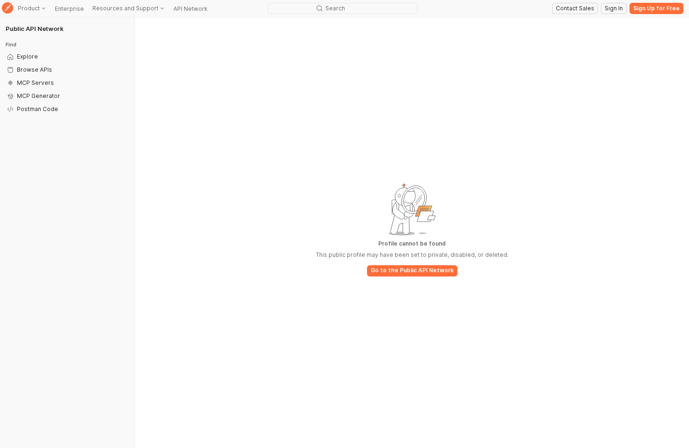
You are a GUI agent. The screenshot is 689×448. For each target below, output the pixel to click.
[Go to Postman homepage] (7, 8)
